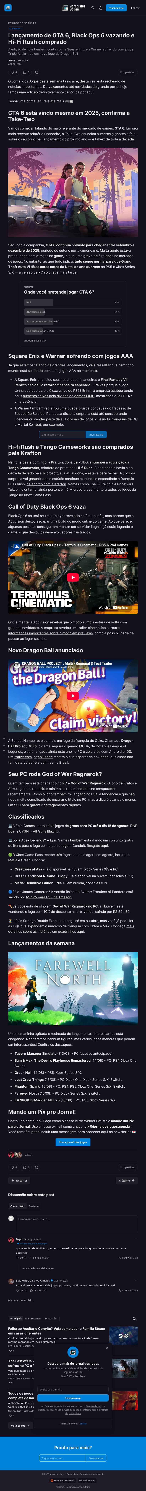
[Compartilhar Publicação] (100, 7)
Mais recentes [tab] (33, 1318)
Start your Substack (64, 1480)
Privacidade (73, 1474)
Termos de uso (93, 1406)
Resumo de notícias (22, 23)
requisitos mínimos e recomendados (61, 789)
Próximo (124, 1180)
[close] (107, 1348)
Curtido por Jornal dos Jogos (33, 1243)
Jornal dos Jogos (18, 60)
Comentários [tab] (17, 1206)
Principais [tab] (16, 1318)
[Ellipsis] (136, 1239)
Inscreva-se (116, 8)
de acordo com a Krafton (46, 484)
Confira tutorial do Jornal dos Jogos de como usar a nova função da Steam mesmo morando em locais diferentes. (53, 1340)
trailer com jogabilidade (33, 757)
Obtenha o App (87, 1480)
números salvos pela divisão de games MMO (58, 396)
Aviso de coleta (96, 1474)
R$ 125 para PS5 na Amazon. (49, 897)
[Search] (93, 7)
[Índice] (3, 745)
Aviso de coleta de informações (80, 1409)
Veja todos (18, 1425)
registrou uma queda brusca (67, 408)
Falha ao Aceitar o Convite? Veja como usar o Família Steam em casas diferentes (56, 1331)
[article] (73, 1339)
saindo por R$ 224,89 (112, 912)
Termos (84, 1474)
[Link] (3, 116)
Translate (16, 28)
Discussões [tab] (51, 1318)
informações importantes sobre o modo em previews (50, 633)
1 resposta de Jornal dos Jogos (37, 1268)
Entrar (135, 8)
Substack (60, 1486)
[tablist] (24, 1206)
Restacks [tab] (34, 1206)
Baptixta (21, 1239)
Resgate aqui (97, 846)
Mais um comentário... (21, 1300)
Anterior (21, 1180)
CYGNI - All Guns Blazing (39, 831)
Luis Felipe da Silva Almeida (33, 1280)
